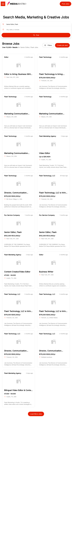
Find (37, 35)
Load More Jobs (36, 414)
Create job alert (62, 45)
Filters (50, 45)
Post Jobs (65, 4)
